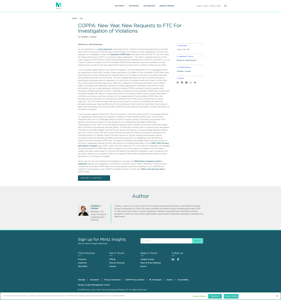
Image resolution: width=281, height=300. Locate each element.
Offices (212, 6)
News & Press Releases (150, 263)
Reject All (215, 296)
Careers (205, 6)
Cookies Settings (199, 296)
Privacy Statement (112, 280)
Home (74, 18)
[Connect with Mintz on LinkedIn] (174, 260)
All (81, 18)
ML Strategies (155, 280)
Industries (82, 263)
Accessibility (183, 280)
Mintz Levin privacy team (152, 169)
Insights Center (167, 6)
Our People (134, 6)
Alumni (199, 6)
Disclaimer (94, 280)
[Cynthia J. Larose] (83, 210)
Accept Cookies (231, 296)
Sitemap (81, 280)
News (219, 6)
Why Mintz (119, 6)
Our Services (149, 6)
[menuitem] (119, 6)
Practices (82, 259)
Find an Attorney (117, 263)
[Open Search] (225, 6)
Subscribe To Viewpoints (91, 178)
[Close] (277, 295)
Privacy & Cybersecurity (186, 60)
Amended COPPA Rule (120, 54)
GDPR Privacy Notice (135, 280)
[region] (140, 296)
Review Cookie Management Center (94, 285)
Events (143, 266)
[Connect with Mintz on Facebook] (179, 260)
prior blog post (105, 49)
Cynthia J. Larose (88, 37)
